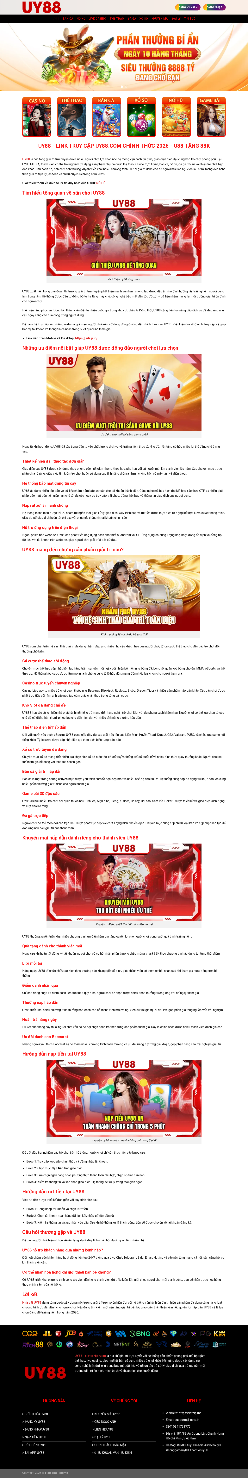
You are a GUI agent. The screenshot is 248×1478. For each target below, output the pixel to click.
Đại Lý (176, 18)
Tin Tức (189, 18)
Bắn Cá (68, 18)
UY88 (56, 18)
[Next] (238, 57)
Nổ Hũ (81, 18)
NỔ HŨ (101, 183)
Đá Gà (132, 18)
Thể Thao (117, 18)
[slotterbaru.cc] (41, 7)
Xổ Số (144, 18)
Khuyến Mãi (160, 18)
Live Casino (97, 18)
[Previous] (9, 57)
